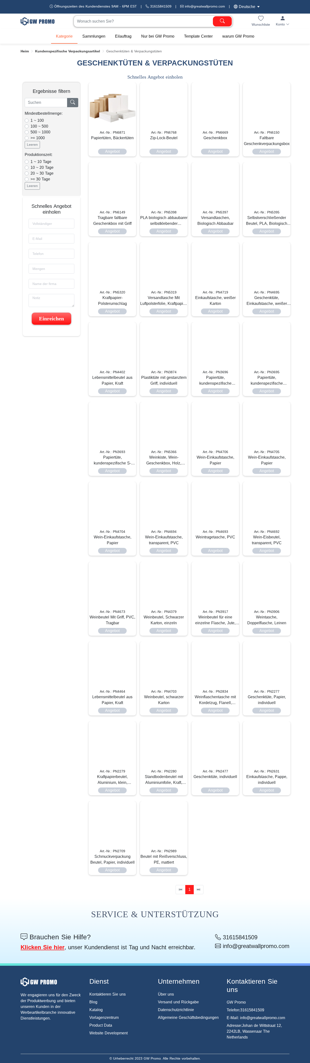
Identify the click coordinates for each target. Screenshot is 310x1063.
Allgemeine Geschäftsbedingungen (188, 1017)
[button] (282, 21)
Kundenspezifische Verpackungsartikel (67, 51)
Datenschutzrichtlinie (176, 1010)
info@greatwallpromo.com (204, 6)
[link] (25, 51)
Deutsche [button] (246, 7)
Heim (25, 51)
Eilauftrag (123, 36)
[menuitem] (64, 36)
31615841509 (160, 6)
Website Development (108, 1033)
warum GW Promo (238, 36)
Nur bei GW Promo (157, 36)
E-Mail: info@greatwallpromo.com (256, 1018)
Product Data (100, 1025)
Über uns (166, 994)
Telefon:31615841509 (245, 1010)
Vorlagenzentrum (104, 1017)
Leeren (32, 144)
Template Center (198, 36)
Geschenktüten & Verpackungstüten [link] (134, 51)
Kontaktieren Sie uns (107, 994)
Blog (93, 1002)
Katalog (96, 1010)
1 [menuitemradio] (189, 889)
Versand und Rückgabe (178, 1002)
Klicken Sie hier (42, 947)
